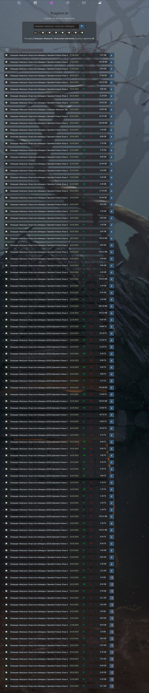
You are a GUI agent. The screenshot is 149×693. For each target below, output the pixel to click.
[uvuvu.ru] (61, 32)
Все (35, 33)
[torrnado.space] (75, 32)
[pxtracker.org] (81, 32)
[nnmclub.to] (48, 32)
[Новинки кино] (35, 2)
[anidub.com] (55, 32)
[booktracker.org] (68, 32)
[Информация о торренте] (6, 55)
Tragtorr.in (59, 13)
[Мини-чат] (19, 2)
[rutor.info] (42, 32)
